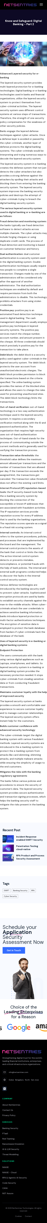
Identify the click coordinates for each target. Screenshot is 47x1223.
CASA (5, 1188)
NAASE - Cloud (9, 1172)
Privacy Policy (9, 1115)
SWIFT (6, 890)
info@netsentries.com (18, 1072)
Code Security (9, 1183)
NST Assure (7, 1193)
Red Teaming (8, 1138)
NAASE (5, 1167)
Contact (28, 1216)
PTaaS (5, 1133)
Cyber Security (10, 896)
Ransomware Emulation (13, 1144)
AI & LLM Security (10, 1149)
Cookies (18, 1216)
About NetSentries (11, 1105)
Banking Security (20, 890)
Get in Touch (14, 950)
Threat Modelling (10, 1154)
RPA (32, 890)
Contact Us (7, 1110)
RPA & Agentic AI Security (14, 1177)
